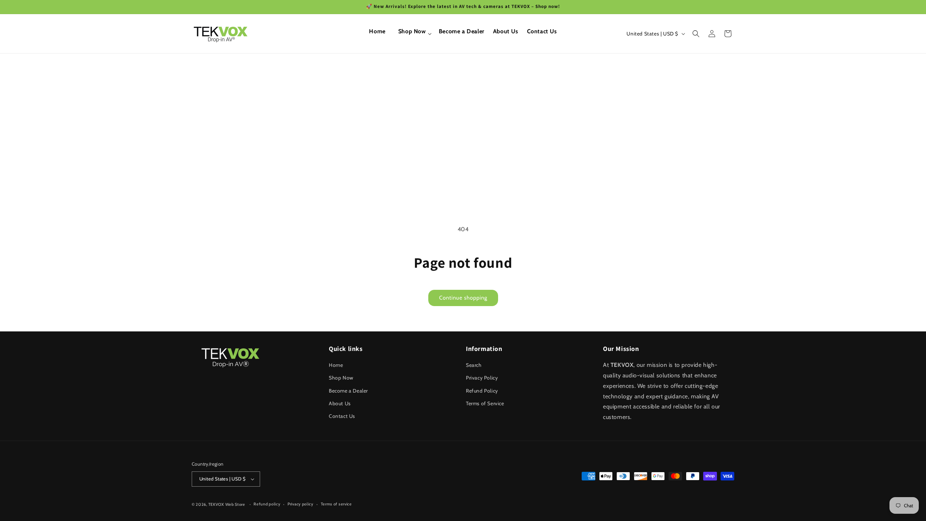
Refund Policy (482, 390)
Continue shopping (463, 298)
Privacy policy (301, 504)
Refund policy (267, 504)
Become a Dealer (348, 390)
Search (474, 365)
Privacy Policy (482, 377)
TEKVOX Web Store (226, 504)
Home (336, 365)
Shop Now (341, 377)
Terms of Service (485, 403)
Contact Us (342, 416)
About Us (340, 403)
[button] (412, 34)
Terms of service (336, 504)
